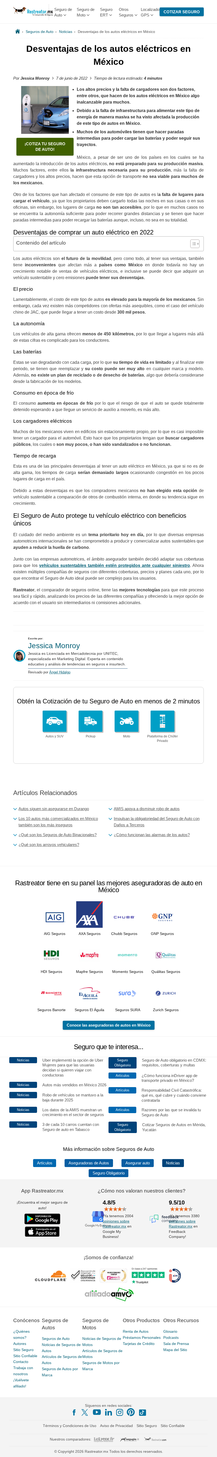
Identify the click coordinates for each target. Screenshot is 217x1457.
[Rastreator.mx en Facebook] (74, 1412)
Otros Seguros (126, 12)
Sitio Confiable (25, 1356)
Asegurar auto (137, 1163)
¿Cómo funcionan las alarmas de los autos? (152, 834)
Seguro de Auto (63, 12)
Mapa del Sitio (175, 1350)
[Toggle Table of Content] (192, 243)
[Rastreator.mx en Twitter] (85, 1412)
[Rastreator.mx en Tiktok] (142, 1412)
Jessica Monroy (54, 646)
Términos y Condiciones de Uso (69, 1426)
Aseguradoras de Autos (89, 1163)
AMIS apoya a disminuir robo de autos (147, 808)
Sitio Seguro (23, 1350)
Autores (19, 1343)
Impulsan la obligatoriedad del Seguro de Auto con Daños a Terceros (157, 821)
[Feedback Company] (164, 1219)
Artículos (44, 1163)
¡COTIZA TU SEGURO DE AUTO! (45, 147)
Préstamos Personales (142, 1337)
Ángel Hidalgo (59, 672)
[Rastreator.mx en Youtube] (97, 1412)
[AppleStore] (42, 1231)
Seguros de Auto (56, 1338)
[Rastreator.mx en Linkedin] (108, 1412)
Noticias (173, 1163)
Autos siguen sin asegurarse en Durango (54, 808)
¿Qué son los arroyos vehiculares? (49, 844)
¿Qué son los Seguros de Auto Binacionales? (58, 834)
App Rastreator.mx (42, 1191)
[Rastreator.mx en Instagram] (119, 1412)
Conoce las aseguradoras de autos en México (109, 1025)
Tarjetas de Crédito (139, 1343)
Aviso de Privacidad (116, 1426)
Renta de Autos (135, 1331)
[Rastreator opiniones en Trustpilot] (148, 1275)
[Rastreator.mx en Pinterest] (131, 1412)
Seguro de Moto (85, 12)
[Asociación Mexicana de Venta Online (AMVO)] (109, 1294)
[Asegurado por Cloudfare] (50, 1276)
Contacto (20, 1362)
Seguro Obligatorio (109, 1173)
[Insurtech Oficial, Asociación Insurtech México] (175, 1276)
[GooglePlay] (42, 1219)
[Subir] (207, 1447)
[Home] (17, 31)
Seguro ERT (106, 12)
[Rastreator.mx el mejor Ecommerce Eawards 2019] (113, 1275)
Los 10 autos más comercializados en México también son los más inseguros (58, 821)
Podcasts (171, 1337)
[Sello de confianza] (83, 1276)
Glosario (170, 1331)
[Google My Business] (97, 1219)
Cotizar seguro (182, 12)
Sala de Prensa (176, 1343)
